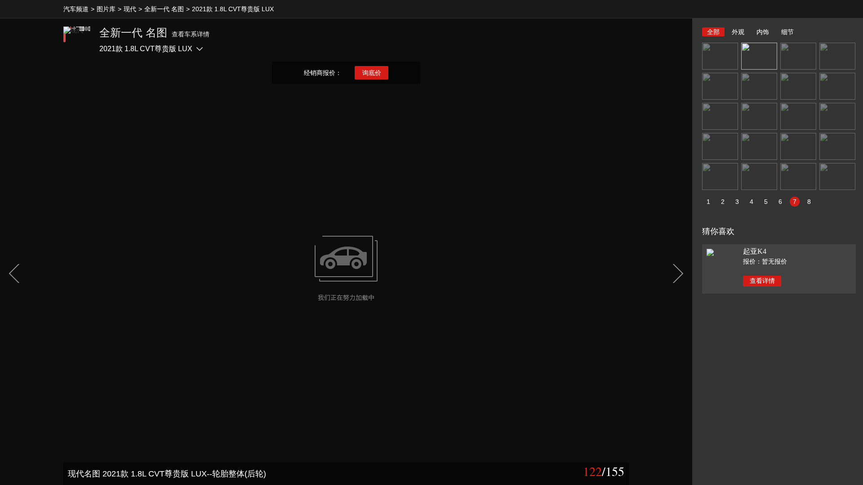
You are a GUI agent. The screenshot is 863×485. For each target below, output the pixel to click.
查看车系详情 (190, 34)
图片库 (106, 9)
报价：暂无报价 (765, 261)
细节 (787, 31)
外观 (738, 31)
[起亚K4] (720, 252)
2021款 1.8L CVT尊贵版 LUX (233, 9)
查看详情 (762, 281)
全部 (713, 31)
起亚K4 (754, 251)
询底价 (371, 72)
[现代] (76, 39)
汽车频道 (76, 9)
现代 (130, 9)
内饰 (762, 31)
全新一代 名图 (164, 9)
